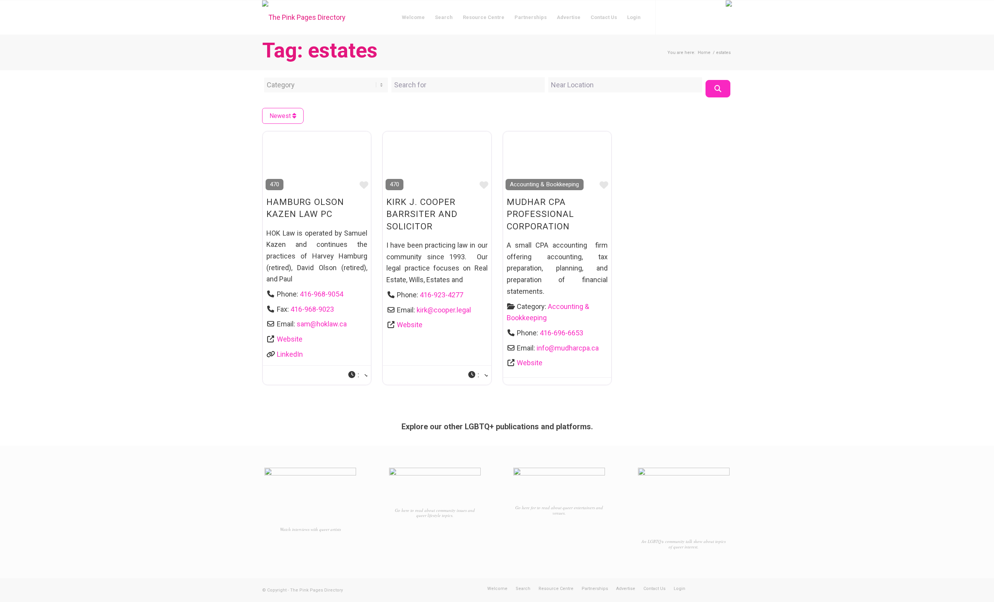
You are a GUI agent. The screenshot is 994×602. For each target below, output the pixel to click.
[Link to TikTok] (691, 17)
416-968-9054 (321, 294)
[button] (357, 375)
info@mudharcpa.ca (568, 348)
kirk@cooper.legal (444, 310)
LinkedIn (290, 354)
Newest (280, 116)
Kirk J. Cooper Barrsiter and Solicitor (421, 214)
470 (274, 184)
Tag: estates (319, 50)
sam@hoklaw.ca (322, 324)
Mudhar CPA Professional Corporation (540, 214)
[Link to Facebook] (668, 17)
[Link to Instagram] (679, 17)
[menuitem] (413, 17)
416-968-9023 (312, 309)
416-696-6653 (561, 333)
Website (289, 339)
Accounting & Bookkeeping (544, 184)
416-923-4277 (441, 295)
